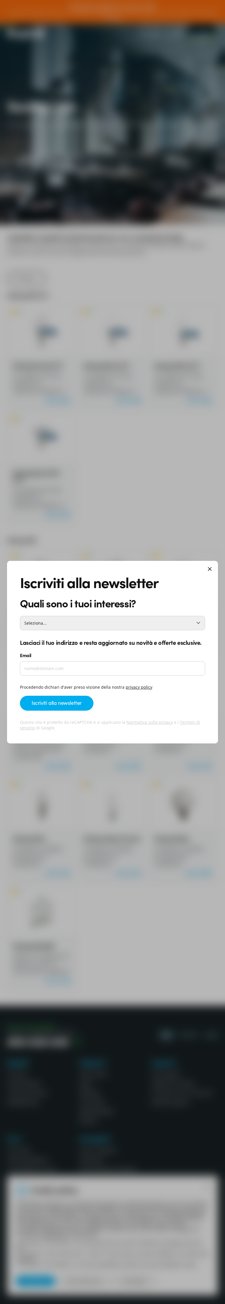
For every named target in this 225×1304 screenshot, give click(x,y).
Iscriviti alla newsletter (57, 702)
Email (25, 655)
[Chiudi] (209, 569)
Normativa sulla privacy (150, 722)
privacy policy (139, 687)
